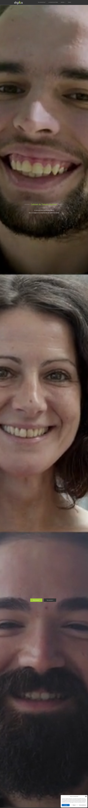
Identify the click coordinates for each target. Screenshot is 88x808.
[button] (85, 796)
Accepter (65, 805)
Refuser (74, 805)
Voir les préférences (82, 805)
